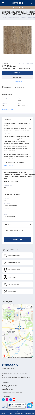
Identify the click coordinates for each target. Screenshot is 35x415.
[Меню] (3, 3)
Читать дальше (8, 165)
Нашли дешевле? (18, 81)
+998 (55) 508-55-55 (9, 386)
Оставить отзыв (17, 239)
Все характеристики (7, 109)
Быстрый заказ (17, 77)
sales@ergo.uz (7, 389)
